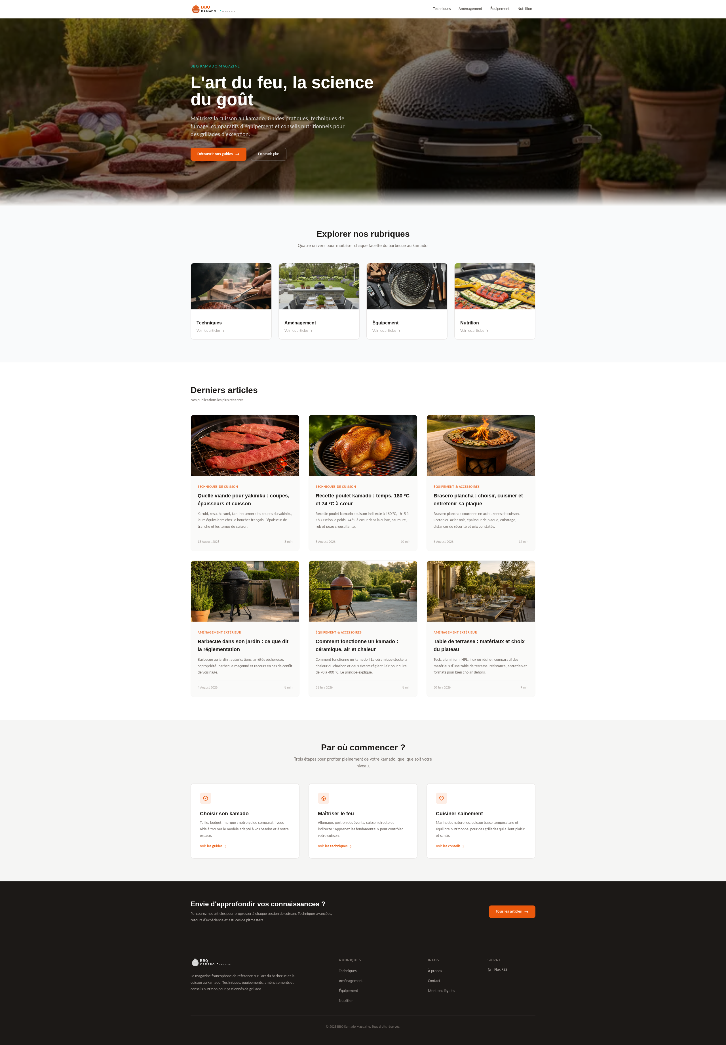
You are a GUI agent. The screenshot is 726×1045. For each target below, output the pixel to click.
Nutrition (525, 9)
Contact (434, 981)
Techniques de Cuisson (218, 487)
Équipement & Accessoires (457, 487)
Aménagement (470, 9)
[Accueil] (211, 962)
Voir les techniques (332, 846)
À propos (435, 971)
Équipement (500, 9)
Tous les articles (509, 911)
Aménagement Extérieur (219, 632)
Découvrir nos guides (215, 154)
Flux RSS (500, 970)
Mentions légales (441, 991)
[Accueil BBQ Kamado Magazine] (213, 9)
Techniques (442, 9)
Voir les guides (211, 846)
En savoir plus (268, 154)
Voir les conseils (448, 846)
